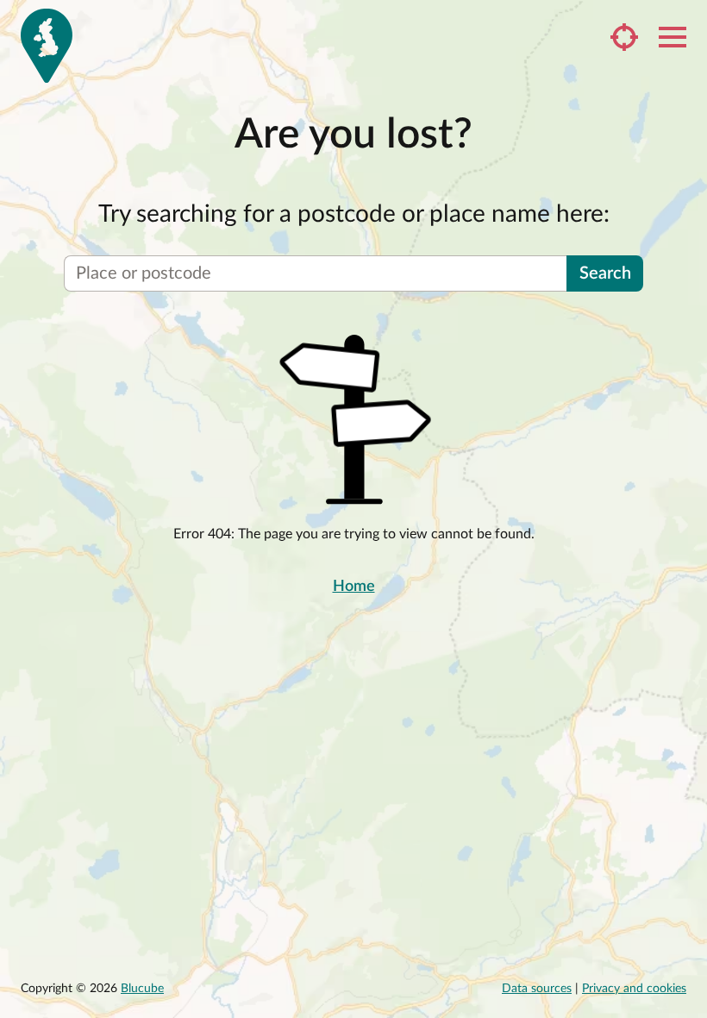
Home (354, 586)
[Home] (46, 46)
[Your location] (624, 37)
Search (605, 273)
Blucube (142, 989)
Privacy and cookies (634, 989)
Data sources (537, 989)
